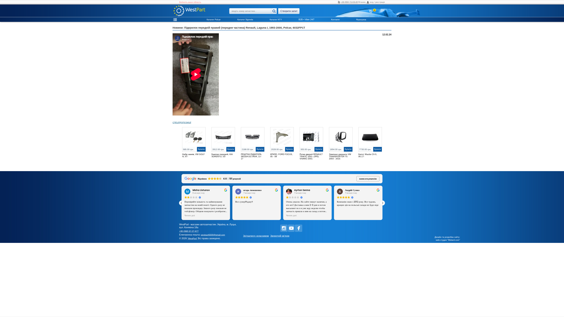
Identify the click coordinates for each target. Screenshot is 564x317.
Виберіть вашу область (190, 2)
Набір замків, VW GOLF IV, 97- (193, 155)
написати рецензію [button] (368, 178)
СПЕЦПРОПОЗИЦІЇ (182, 122)
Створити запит (288, 11)
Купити (201, 149)
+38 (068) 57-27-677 (189, 231)
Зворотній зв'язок (279, 236)
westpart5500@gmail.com (213, 235)
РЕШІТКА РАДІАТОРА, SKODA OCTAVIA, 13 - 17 (251, 156)
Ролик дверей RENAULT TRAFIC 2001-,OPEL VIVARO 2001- (311, 156)
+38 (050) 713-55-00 (349, 2)
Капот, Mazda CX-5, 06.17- (367, 155)
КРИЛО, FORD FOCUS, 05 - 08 (281, 155)
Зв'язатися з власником (256, 236)
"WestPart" (192, 238)
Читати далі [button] (240, 215)
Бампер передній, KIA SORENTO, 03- (222, 155)
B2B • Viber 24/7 (306, 19)
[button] (382, 203)
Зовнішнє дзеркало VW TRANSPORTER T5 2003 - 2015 (340, 156)
